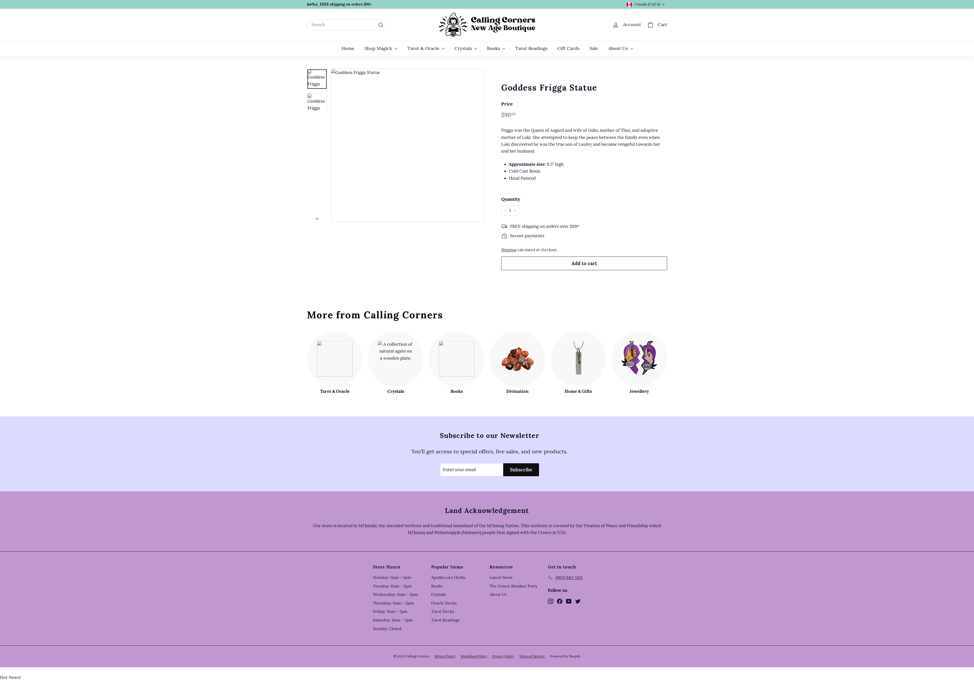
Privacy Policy (503, 656)
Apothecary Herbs (448, 577)
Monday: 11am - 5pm (392, 577)
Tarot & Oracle (424, 48)
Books (494, 48)
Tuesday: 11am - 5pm (392, 585)
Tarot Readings (531, 48)
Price (507, 104)
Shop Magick (378, 48)
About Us (618, 48)
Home (347, 48)
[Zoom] (407, 145)
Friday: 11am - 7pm (390, 611)
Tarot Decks (442, 611)
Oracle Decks (444, 602)
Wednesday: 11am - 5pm (395, 594)
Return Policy (445, 656)
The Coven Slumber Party (513, 585)
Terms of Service (532, 656)
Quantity (510, 199)
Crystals (464, 48)
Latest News (501, 577)
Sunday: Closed (387, 628)
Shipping (508, 249)
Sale (593, 48)
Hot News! (10, 677)
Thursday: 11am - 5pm (393, 602)
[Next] (317, 217)
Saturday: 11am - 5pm (393, 619)
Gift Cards (568, 48)
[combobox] (347, 24)
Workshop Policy (474, 656)
